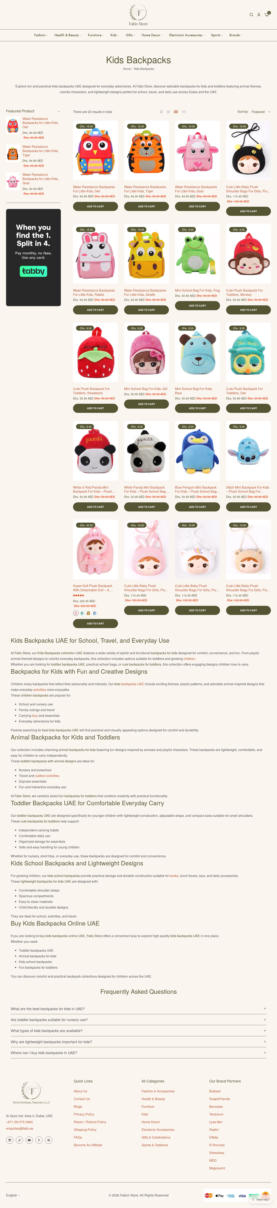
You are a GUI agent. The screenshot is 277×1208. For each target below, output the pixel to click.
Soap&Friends (219, 1098)
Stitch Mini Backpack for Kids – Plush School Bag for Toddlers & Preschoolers (247, 489)
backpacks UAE (132, 684)
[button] (113, 128)
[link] (236, 35)
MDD (213, 1160)
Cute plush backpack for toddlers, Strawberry (91, 391)
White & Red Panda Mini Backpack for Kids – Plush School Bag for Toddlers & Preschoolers (92, 489)
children (189, 658)
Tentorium (216, 1114)
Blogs (78, 1106)
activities (40, 689)
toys (35, 715)
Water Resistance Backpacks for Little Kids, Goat (41, 178)
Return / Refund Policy (90, 1122)
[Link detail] (9, 1140)
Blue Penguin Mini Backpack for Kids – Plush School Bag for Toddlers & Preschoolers (196, 489)
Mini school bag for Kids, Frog (197, 290)
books (174, 875)
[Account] (259, 14)
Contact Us (82, 1098)
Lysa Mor (215, 1122)
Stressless (216, 1152)
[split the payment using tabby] (33, 257)
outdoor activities (47, 775)
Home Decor (151, 1122)
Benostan (216, 1106)
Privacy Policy (84, 1114)
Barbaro (215, 1091)
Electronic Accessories (158, 1129)
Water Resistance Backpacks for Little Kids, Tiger (41, 150)
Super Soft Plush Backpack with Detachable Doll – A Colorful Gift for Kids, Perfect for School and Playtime (94, 588)
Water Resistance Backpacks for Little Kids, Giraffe (145, 292)
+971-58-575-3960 (19, 1122)
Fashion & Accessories (158, 1091)
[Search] (251, 14)
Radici (214, 1129)
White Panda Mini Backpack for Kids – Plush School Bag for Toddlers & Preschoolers (145, 489)
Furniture (148, 1106)
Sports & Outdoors (155, 1145)
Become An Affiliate (88, 1145)
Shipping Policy (85, 1129)
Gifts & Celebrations (156, 1137)
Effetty (213, 1137)
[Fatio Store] (138, 14)
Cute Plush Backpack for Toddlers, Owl (244, 391)
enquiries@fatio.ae (19, 1128)
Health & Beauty (153, 1098)
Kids (145, 1114)
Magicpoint (217, 1168)
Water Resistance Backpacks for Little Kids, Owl (41, 122)
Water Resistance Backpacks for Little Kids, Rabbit (94, 292)
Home (127, 69)
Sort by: (243, 111)
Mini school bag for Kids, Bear (194, 391)
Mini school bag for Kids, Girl (145, 389)
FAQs (78, 1137)
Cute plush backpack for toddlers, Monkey (244, 292)
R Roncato (217, 1145)
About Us (80, 1091)
